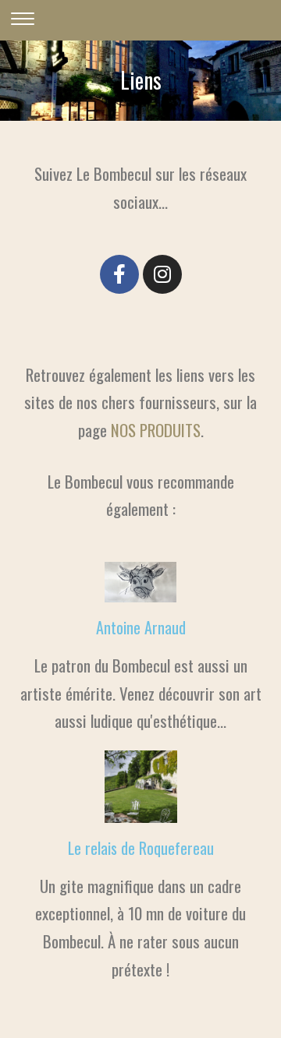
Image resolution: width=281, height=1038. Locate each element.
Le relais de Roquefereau (141, 848)
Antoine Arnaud (141, 627)
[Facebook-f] (119, 274)
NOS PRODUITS (156, 430)
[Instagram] (162, 274)
